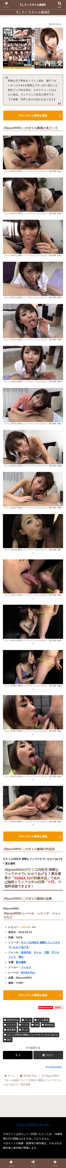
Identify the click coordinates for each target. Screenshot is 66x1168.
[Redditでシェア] (40, 1002)
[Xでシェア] (11, 991)
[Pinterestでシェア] (26, 1012)
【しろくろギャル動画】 (33, 4)
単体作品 (26, 952)
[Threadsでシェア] (26, 1002)
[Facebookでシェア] (11, 1002)
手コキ (55, 952)
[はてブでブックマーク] (55, 1002)
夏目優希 (21, 962)
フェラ (12, 956)
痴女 (21, 956)
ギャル (37, 952)
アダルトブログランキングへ (33, 1124)
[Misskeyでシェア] (55, 991)
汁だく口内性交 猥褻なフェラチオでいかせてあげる (32, 1035)
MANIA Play (28, 972)
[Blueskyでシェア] (40, 991)
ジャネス (26, 967)
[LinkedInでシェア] (40, 1012)
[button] (48, 1055)
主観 (46, 952)
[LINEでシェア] (11, 1012)
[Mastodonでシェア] (26, 991)
